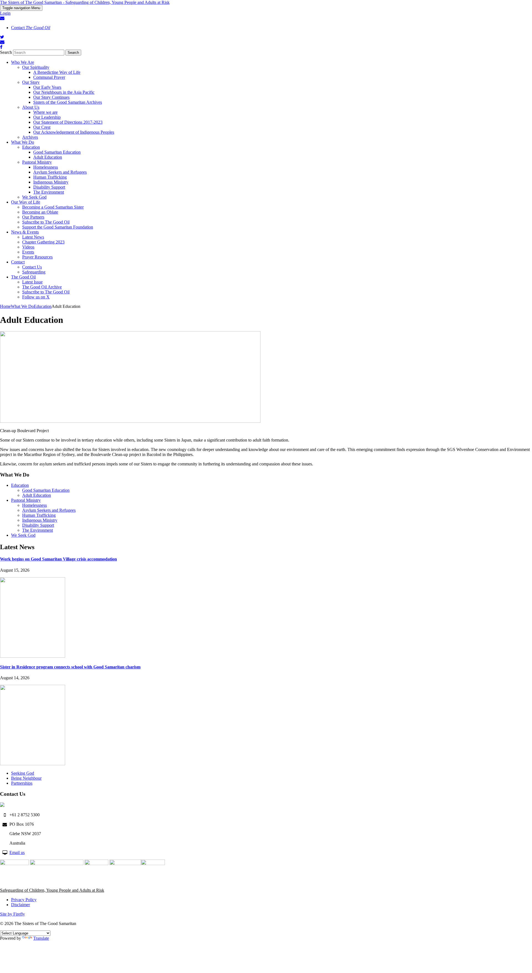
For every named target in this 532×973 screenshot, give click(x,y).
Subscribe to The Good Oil (46, 222)
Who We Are (22, 62)
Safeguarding (33, 272)
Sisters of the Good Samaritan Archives (67, 102)
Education (31, 147)
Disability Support (49, 187)
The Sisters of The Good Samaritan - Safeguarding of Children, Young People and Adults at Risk (85, 2)
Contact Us (32, 267)
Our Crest (41, 127)
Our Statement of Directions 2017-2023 (68, 122)
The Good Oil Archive (42, 287)
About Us (30, 107)
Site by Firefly (12, 914)
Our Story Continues (51, 97)
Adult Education (47, 157)
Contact (30, 27)
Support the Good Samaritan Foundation (57, 227)
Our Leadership (47, 117)
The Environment (48, 192)
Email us (17, 852)
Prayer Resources (37, 257)
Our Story (31, 82)
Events (28, 252)
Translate (41, 938)
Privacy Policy (24, 899)
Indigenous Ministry (50, 182)
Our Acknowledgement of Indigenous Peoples (73, 132)
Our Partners (33, 217)
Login (5, 13)
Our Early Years (47, 87)
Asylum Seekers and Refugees (60, 172)
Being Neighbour (26, 778)
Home (5, 306)
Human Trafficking (50, 177)
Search (6, 52)
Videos (28, 247)
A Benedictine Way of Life (56, 72)
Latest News (33, 237)
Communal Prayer (49, 77)
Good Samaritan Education (57, 152)
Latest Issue (32, 282)
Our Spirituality (35, 67)
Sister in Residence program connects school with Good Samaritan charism (70, 667)
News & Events (25, 232)
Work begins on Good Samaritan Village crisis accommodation (58, 559)
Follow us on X (36, 297)
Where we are (45, 112)
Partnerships (21, 783)
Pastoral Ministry (37, 162)
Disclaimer (20, 904)
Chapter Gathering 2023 (43, 242)
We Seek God (34, 197)
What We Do (22, 142)
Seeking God (22, 773)
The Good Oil (23, 277)
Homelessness (45, 167)
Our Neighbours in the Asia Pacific (63, 92)
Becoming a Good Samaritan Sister (53, 207)
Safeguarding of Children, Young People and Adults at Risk (52, 890)
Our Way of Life (25, 202)
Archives (30, 137)
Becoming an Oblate (40, 212)
